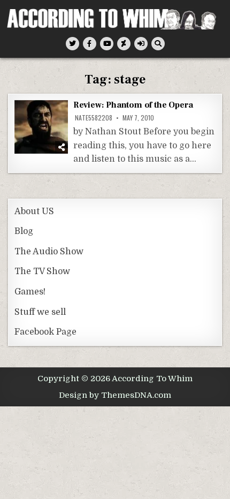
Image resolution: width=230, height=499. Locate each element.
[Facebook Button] (89, 43)
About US (34, 211)
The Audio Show (48, 251)
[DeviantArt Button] (124, 43)
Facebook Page (45, 332)
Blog (23, 231)
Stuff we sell (40, 312)
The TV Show (42, 271)
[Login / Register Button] (141, 43)
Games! (29, 292)
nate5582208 (93, 118)
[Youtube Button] (106, 43)
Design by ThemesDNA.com (115, 395)
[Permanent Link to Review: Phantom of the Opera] (41, 127)
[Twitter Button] (72, 43)
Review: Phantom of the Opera (133, 105)
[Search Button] (158, 43)
